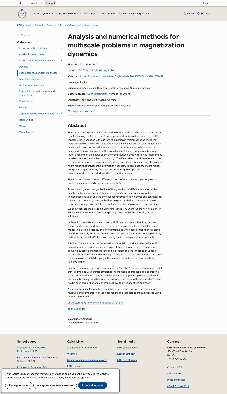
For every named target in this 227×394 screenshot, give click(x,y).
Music (22, 125)
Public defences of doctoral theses (79, 25)
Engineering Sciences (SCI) (32, 367)
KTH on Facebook (127, 347)
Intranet (50, 3)
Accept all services (92, 385)
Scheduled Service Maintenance (37, 60)
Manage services (18, 385)
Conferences (26, 101)
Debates (23, 66)
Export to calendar (82, 111)
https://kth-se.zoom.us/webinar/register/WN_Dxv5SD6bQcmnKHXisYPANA (121, 76)
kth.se (22, 3)
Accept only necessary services (55, 385)
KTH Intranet (24, 25)
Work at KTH (174, 373)
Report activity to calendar (33, 48)
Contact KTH (174, 367)
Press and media (176, 379)
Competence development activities (39, 113)
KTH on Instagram (127, 359)
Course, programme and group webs (87, 359)
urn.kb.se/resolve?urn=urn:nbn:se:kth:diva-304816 (95, 302)
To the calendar (76, 308)
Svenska (205, 13)
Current (39, 25)
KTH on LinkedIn (126, 353)
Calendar (51, 25)
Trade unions (26, 119)
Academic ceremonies (31, 54)
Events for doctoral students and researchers (37, 93)
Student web (36, 3)
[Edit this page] (69, 325)
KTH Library (73, 366)
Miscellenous (26, 132)
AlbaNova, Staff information (82, 347)
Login (206, 3)
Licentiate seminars (29, 79)
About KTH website (178, 385)
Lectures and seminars (31, 85)
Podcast (23, 107)
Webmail (72, 353)
